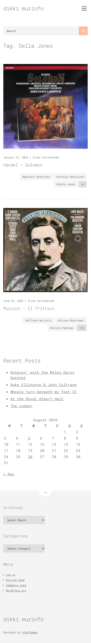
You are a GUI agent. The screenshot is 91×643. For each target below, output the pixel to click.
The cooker (21, 405)
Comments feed (16, 585)
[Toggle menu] (84, 8)
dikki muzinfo (23, 8)
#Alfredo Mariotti (38, 320)
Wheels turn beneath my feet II (43, 391)
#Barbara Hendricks (36, 176)
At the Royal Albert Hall (36, 398)
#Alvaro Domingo (61, 328)
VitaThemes (29, 632)
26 (30, 456)
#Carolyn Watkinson (70, 176)
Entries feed (15, 580)
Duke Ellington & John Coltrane (43, 384)
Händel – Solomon (22, 165)
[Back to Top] (46, 489)
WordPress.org (16, 590)
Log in (10, 574)
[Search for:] (45, 30)
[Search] (83, 30)
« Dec (8, 474)
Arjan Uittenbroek (46, 157)
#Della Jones (65, 184)
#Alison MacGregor (71, 320)
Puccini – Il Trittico (28, 308)
